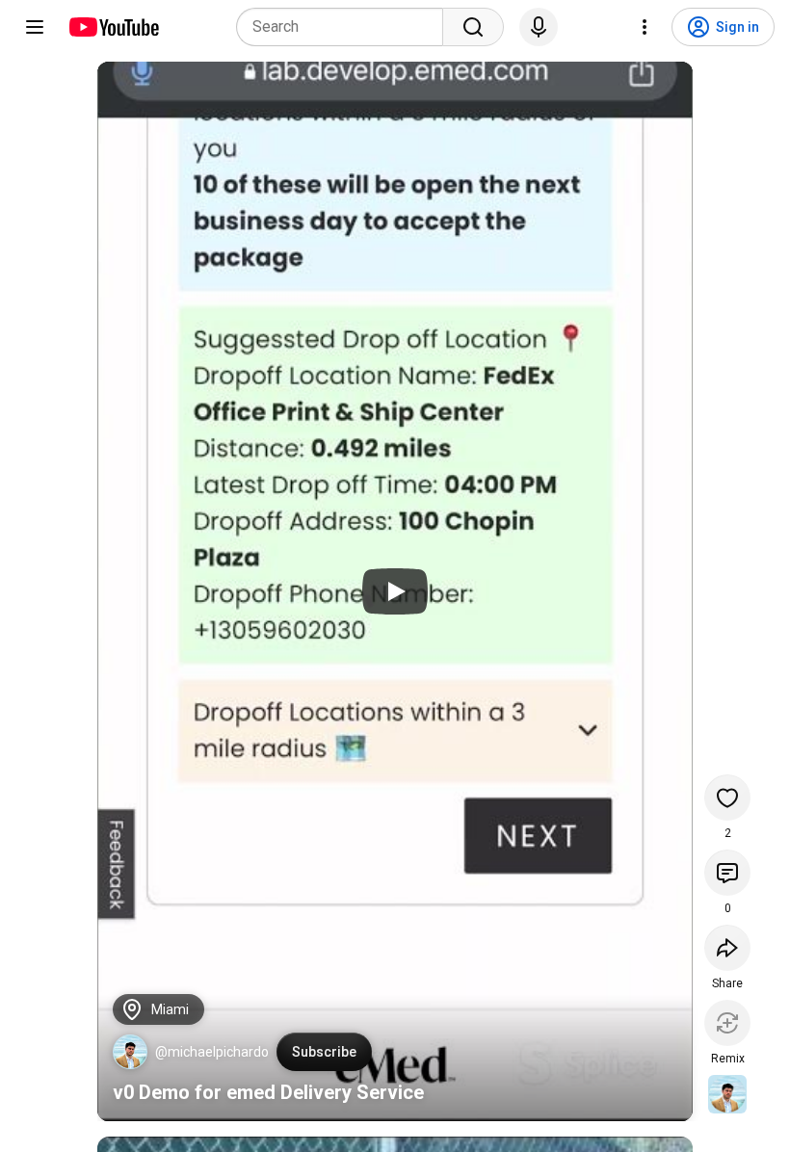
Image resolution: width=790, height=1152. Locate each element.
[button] (130, 1051)
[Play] (395, 591)
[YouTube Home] (113, 27)
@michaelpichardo (212, 1052)
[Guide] (34, 27)
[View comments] (727, 873)
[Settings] (644, 27)
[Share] (727, 948)
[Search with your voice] (538, 27)
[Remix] (727, 1023)
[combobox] (345, 27)
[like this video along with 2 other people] (727, 797)
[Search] (473, 27)
